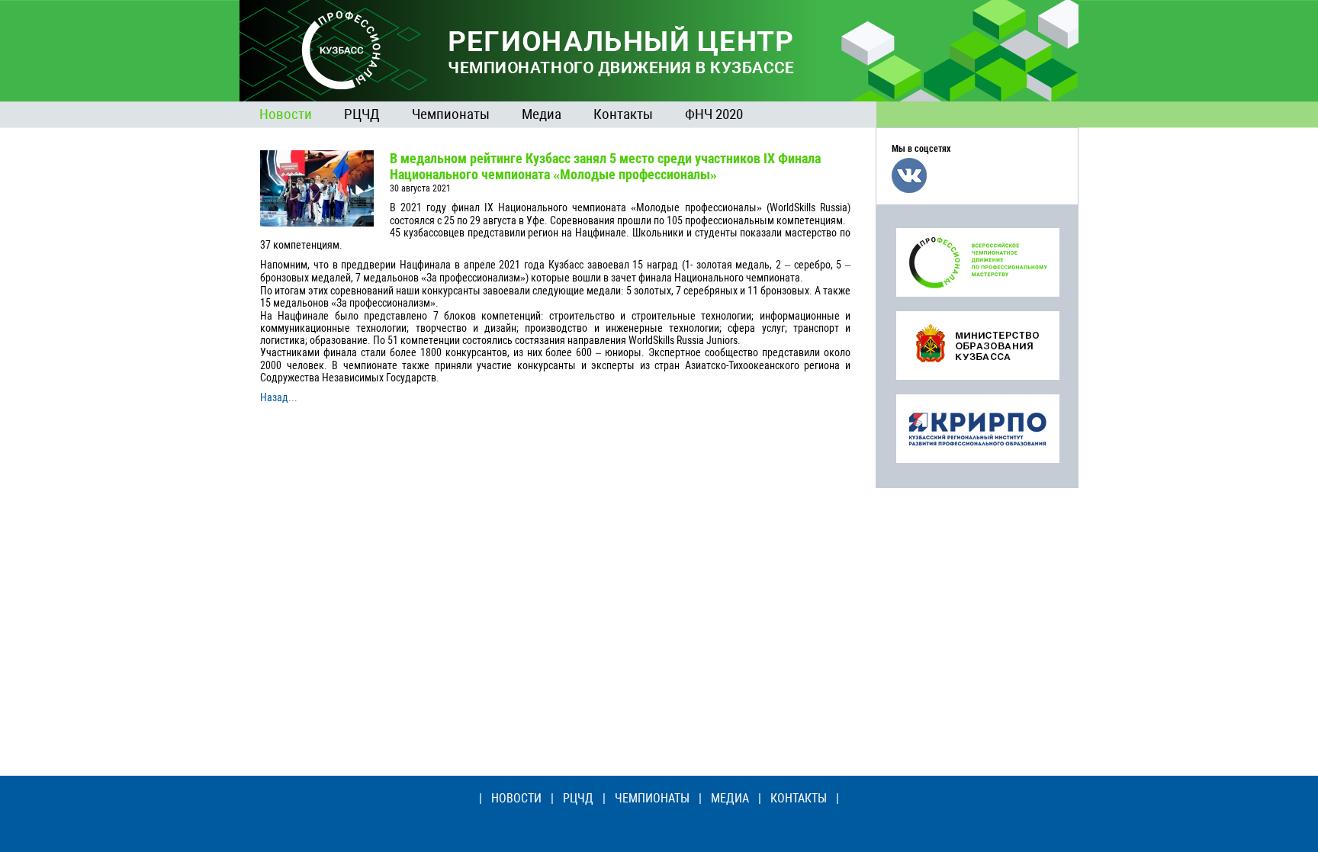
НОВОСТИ (516, 798)
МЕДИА (730, 798)
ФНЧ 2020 (714, 114)
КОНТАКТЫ (798, 798)
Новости (285, 114)
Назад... (278, 397)
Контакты (623, 114)
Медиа (541, 114)
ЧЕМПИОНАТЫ (652, 798)
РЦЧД (362, 114)
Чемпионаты (451, 114)
